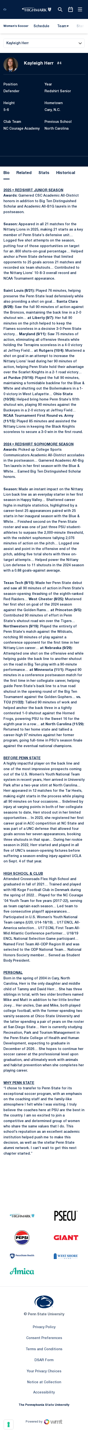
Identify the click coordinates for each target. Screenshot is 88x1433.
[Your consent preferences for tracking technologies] (8, 1424)
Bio (6, 173)
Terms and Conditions (44, 1349)
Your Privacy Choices (44, 1371)
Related (24, 173)
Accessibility (44, 1392)
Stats (43, 173)
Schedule (41, 26)
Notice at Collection (44, 1382)
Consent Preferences (44, 1338)
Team (61, 26)
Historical (65, 173)
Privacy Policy (44, 1327)
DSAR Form (44, 1360)
